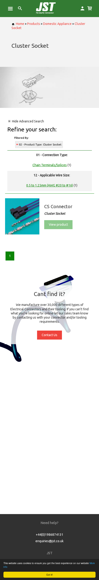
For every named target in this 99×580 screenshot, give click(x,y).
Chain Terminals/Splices (49, 165)
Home (20, 24)
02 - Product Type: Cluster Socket (40, 144)
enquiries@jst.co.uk (49, 541)
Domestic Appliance (57, 24)
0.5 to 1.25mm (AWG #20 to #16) (49, 185)
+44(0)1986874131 (49, 534)
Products (33, 24)
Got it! (49, 574)
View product (58, 224)
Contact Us (49, 335)
